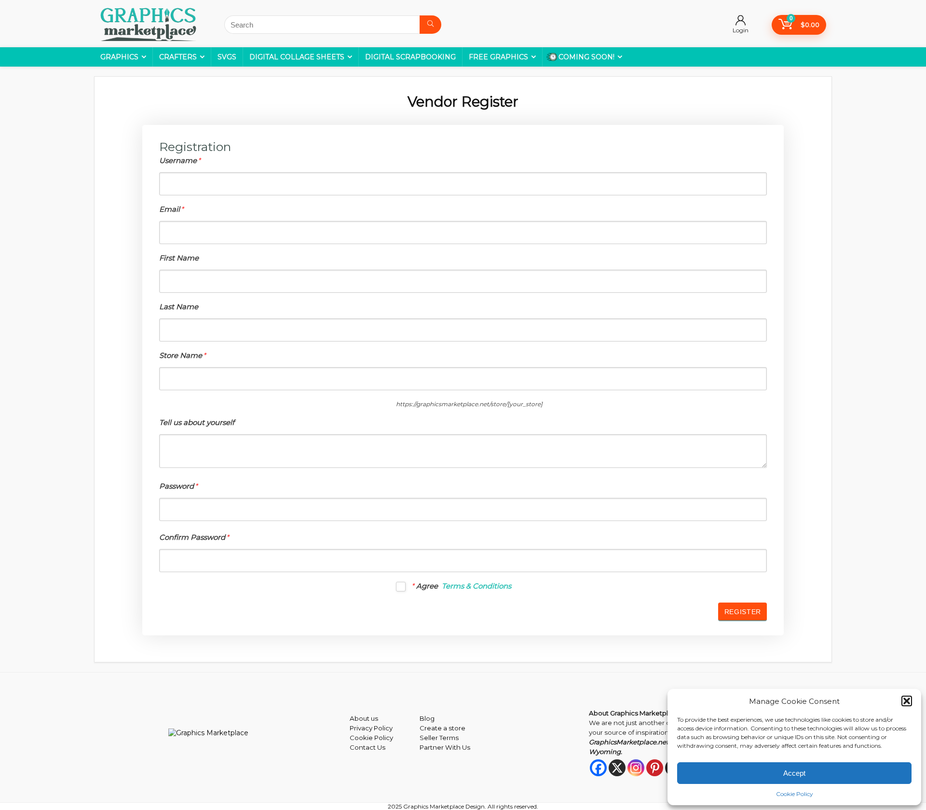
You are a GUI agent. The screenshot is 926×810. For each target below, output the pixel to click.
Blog (427, 718)
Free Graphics (498, 57)
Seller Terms (439, 737)
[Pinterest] (654, 767)
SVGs (227, 57)
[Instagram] (635, 767)
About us (364, 718)
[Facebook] (598, 767)
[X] (617, 767)
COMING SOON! (586, 57)
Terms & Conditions (476, 585)
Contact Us (367, 747)
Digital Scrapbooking (410, 57)
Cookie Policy (794, 793)
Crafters (178, 57)
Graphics (119, 57)
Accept (794, 773)
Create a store (442, 728)
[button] (907, 701)
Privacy (361, 728)
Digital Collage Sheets (296, 57)
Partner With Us (445, 747)
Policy (382, 728)
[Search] (430, 24)
